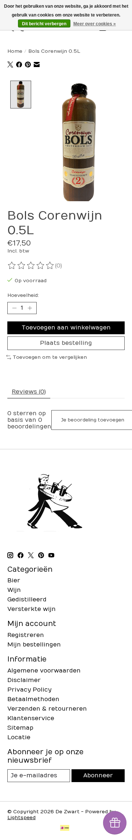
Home (14, 51)
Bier (13, 580)
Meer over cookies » (94, 23)
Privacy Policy (29, 689)
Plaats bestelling (66, 343)
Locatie (18, 737)
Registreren (25, 635)
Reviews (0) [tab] (29, 391)
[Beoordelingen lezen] (31, 265)
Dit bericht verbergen (44, 23)
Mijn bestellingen (34, 644)
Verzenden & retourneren (47, 708)
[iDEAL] (64, 828)
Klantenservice (30, 718)
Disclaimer (24, 680)
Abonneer (98, 775)
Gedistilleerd (27, 599)
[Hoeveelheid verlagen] (14, 308)
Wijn (14, 590)
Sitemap (20, 728)
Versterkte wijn (31, 609)
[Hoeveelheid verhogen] (29, 308)
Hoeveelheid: (23, 295)
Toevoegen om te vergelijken (50, 357)
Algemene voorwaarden (44, 670)
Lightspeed (21, 818)
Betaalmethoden (33, 699)
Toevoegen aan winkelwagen (66, 327)
